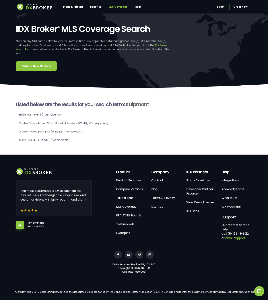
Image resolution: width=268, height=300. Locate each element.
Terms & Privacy (163, 198)
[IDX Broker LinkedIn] (139, 255)
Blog (154, 189)
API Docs (192, 211)
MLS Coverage (118, 7)
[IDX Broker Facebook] (118, 255)
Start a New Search (36, 66)
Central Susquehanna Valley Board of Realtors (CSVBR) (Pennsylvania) (63, 123)
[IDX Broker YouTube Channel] (129, 255)
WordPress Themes (200, 202)
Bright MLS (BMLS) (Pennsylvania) (40, 114)
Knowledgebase (233, 189)
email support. (235, 238)
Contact (157, 180)
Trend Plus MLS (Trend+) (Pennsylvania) (44, 140)
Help (138, 7)
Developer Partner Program (199, 191)
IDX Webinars (231, 207)
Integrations (230, 180)
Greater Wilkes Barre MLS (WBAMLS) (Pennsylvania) (51, 131)
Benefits (95, 7)
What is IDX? (230, 198)
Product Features (128, 180)
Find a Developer (198, 180)
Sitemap (157, 207)
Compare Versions (129, 189)
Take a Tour (124, 198)
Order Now (240, 7)
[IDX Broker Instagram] (150, 255)
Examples (123, 233)
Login (220, 7)
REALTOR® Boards (128, 215)
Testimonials (125, 224)
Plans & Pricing (73, 7)
